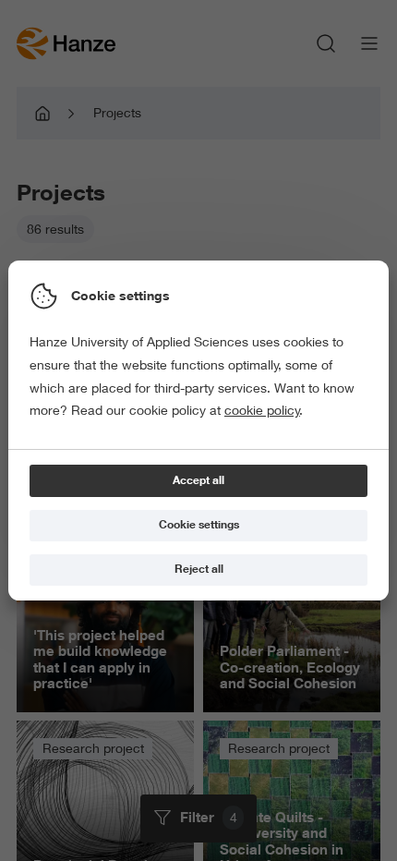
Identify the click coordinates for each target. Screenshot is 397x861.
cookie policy (262, 410)
